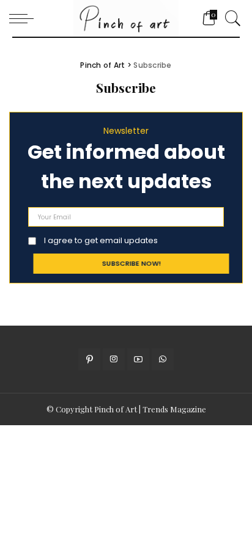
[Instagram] (114, 359)
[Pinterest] (89, 359)
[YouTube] (138, 359)
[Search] (230, 18)
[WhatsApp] (163, 359)
